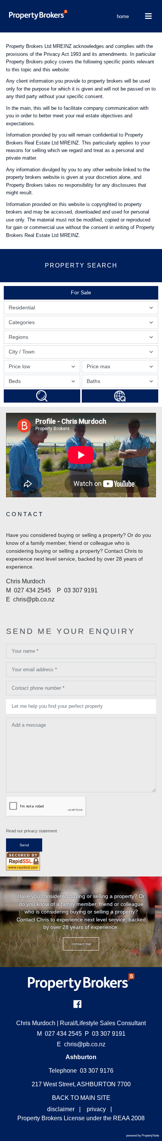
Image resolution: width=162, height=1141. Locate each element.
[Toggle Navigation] (148, 16)
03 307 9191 (105, 1033)
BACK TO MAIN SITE (81, 1098)
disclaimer (61, 1109)
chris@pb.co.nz (84, 1044)
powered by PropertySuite (142, 1135)
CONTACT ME (81, 944)
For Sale (81, 292)
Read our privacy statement (31, 831)
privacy (96, 1109)
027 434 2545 (59, 1033)
